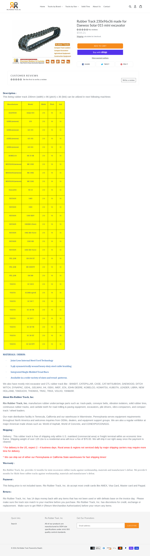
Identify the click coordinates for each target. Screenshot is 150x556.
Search (14, 523)
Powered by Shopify (35, 548)
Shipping (80, 36)
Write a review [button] (129, 80)
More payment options (100, 58)
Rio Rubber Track (22, 548)
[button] (82, 29)
